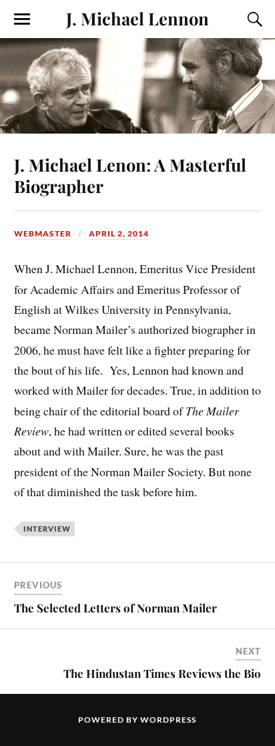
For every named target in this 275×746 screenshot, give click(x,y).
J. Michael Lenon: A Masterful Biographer (130, 175)
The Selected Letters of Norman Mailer (115, 607)
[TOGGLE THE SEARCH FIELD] (253, 19)
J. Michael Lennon (137, 18)
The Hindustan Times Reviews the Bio (162, 673)
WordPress (168, 720)
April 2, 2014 (119, 233)
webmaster (42, 233)
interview (47, 528)
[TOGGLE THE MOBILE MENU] (22, 19)
